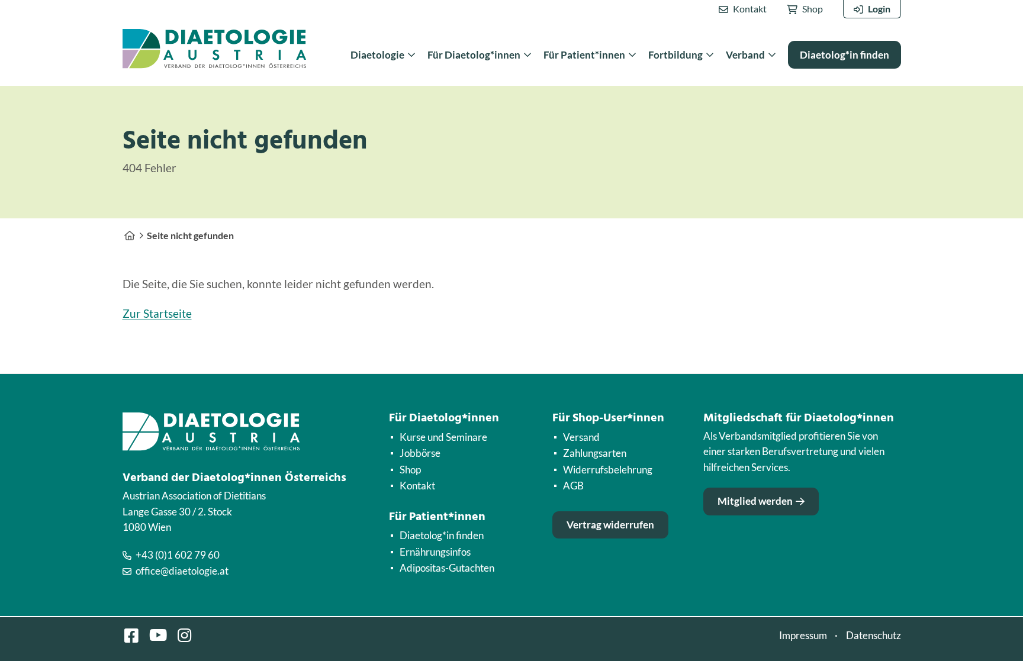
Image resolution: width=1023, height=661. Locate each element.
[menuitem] (743, 9)
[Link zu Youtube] (158, 635)
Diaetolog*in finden (442, 535)
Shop (812, 8)
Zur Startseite (157, 313)
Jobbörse (420, 453)
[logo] (214, 49)
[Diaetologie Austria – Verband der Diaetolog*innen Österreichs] (129, 235)
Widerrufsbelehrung (607, 469)
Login (879, 8)
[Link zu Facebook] (131, 635)
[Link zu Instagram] (185, 635)
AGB (573, 485)
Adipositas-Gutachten (447, 568)
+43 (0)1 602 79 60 (178, 555)
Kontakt (750, 8)
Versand (581, 437)
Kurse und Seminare (443, 437)
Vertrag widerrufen (610, 524)
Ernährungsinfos (435, 552)
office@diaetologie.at (182, 571)
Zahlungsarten (594, 453)
